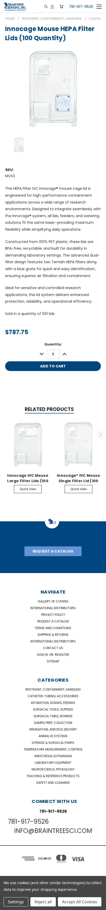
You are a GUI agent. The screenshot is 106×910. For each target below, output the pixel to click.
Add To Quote (53, 379)
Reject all (43, 902)
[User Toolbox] (52, 6)
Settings (16, 902)
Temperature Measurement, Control (53, 749)
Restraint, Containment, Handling (53, 689)
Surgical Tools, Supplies (53, 709)
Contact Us (53, 648)
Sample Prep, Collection (53, 723)
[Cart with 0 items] (61, 6)
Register (62, 654)
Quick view (28, 489)
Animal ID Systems (53, 736)
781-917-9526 (81, 6)
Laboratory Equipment (53, 762)
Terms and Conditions (53, 628)
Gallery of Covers (53, 601)
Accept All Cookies (79, 902)
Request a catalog (53, 621)
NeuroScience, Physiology (53, 769)
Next (100, 434)
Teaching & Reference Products (53, 776)
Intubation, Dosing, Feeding (53, 703)
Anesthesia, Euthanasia (53, 756)
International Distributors (53, 608)
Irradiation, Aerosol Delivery (53, 729)
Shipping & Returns (53, 634)
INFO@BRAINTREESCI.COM (53, 831)
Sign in (43, 654)
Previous (6, 434)
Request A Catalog (53, 551)
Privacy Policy (53, 614)
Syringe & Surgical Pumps (53, 742)
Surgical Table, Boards (53, 716)
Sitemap (53, 661)
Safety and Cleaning (53, 782)
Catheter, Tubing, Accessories (53, 696)
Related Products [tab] (49, 409)
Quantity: (53, 344)
